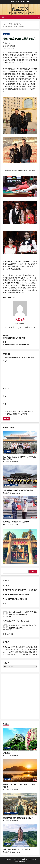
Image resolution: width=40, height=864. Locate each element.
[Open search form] (38, 17)
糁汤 (4, 603)
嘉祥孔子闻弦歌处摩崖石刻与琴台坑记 (16, 594)
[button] (3, 17)
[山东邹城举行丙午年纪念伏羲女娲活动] (20, 476)
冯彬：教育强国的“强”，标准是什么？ (16, 599)
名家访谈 (7, 844)
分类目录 (6, 663)
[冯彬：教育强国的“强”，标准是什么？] (20, 835)
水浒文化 (7, 779)
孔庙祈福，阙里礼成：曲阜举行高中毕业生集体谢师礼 (19, 457)
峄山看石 (6, 585)
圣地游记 (7, 748)
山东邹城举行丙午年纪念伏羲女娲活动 (18, 490)
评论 (5, 361)
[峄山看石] (20, 739)
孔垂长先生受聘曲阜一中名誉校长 (16, 521)
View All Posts (28, 327)
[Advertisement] (20, 696)
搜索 (33, 571)
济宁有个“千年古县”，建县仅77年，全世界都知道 (20, 590)
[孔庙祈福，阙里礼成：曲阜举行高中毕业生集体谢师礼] (20, 442)
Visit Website (12, 327)
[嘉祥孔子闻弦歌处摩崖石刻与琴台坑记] (20, 804)
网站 (4, 404)
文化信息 (14, 485)
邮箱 (5, 396)
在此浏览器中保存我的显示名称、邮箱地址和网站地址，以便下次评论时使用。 (20, 412)
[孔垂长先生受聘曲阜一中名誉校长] (20, 507)
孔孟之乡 (20, 8)
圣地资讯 (6, 34)
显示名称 (6, 389)
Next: (17, 343)
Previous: (14, 336)
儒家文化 (7, 813)
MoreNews (32, 859)
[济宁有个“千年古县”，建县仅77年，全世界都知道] (20, 770)
